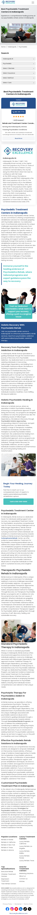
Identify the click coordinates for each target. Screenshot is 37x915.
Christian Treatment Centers (8, 875)
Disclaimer (18, 904)
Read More (18, 138)
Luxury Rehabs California (24, 843)
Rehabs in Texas (7, 847)
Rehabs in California (8, 842)
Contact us (23, 879)
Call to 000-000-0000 (18, 502)
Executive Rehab (7, 872)
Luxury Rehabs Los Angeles (25, 847)
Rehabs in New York (8, 845)
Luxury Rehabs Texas (26, 861)
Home (3, 47)
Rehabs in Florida (7, 840)
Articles (22, 881)
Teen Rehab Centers (8, 884)
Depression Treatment (5, 880)
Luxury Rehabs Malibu (24, 852)
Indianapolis (12, 47)
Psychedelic (23, 47)
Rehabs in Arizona (7, 850)
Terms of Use (28, 904)
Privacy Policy (7, 904)
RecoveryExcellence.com (19, 913)
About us (22, 876)
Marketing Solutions (26, 873)
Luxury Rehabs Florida (24, 857)
